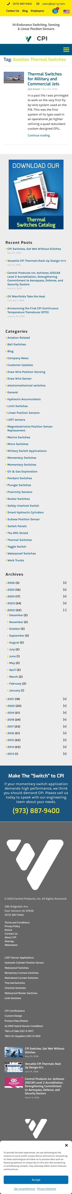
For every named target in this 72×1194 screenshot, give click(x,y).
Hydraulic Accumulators (24, 399)
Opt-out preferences (24, 1188)
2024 (11, 596)
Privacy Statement (46, 1188)
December (16, 615)
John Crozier (34, 89)
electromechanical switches (26, 385)
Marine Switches (18, 437)
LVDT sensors (16, 419)
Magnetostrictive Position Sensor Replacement (30, 428)
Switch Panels (17, 526)
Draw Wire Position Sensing (26, 372)
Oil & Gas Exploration (22, 471)
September (16, 635)
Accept (36, 1180)
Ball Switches (16, 344)
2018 (10, 719)
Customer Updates (20, 365)
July (12, 649)
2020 (11, 706)
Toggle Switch (16, 546)
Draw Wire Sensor (19, 378)
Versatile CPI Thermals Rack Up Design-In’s (36, 260)
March (13, 676)
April (12, 670)
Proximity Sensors (19, 492)
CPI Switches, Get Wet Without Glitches (34, 249)
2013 (10, 754)
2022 (11, 610)
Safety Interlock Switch (23, 505)
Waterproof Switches (21, 553)
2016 (10, 733)
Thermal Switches (19, 540)
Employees (37, 11)
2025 (11, 589)
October (14, 628)
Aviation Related (18, 337)
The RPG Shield (17, 533)
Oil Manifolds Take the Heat (26, 296)
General (12, 392)
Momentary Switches (21, 457)
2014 (10, 747)
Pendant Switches (19, 478)
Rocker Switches (18, 499)
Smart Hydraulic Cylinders (25, 512)
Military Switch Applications (27, 451)
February (15, 683)
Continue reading (39, 135)
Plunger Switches (19, 485)
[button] (66, 1145)
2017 (10, 726)
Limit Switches (17, 406)
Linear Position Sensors (23, 412)
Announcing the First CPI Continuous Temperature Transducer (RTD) (32, 310)
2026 (11, 583)
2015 (10, 740)
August (14, 642)
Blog (25, 11)
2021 (10, 699)
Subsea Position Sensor (23, 519)
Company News (17, 358)
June (12, 656)
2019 (10, 712)
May (12, 663)
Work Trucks (15, 560)
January (14, 690)
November (16, 622)
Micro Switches (17, 444)
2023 (11, 603)
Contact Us (12, 11)
